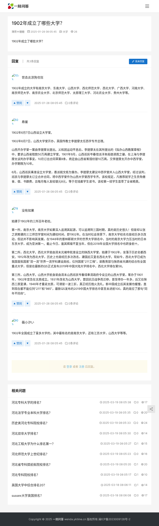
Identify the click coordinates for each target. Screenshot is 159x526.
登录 (69, 366)
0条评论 (73, 103)
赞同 (19, 103)
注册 (81, 366)
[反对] (27, 103)
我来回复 (139, 61)
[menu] (147, 6)
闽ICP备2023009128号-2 (114, 519)
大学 (65, 31)
